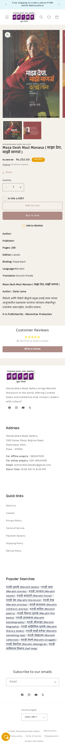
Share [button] (9, 172)
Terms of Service (15, 528)
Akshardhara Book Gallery (28, 731)
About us (11, 506)
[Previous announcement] (6, 4)
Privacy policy (16, 736)
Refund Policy (13, 551)
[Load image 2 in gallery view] (32, 130)
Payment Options (15, 536)
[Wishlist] (49, 17)
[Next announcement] (59, 4)
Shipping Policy (14, 544)
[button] (7, 17)
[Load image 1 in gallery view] (12, 130)
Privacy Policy (14, 521)
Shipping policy (51, 736)
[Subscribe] (55, 682)
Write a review (32, 349)
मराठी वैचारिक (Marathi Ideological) (26, 644)
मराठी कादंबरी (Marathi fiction (34, 596)
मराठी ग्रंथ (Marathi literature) (23, 600)
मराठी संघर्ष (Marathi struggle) (38, 640)
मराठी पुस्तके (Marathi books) (22, 587)
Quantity (7, 180)
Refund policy (50, 731)
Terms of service (33, 736)
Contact (10, 513)
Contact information (34, 741)
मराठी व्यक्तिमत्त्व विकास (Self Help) (30, 646)
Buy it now (32, 216)
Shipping (6, 164)
